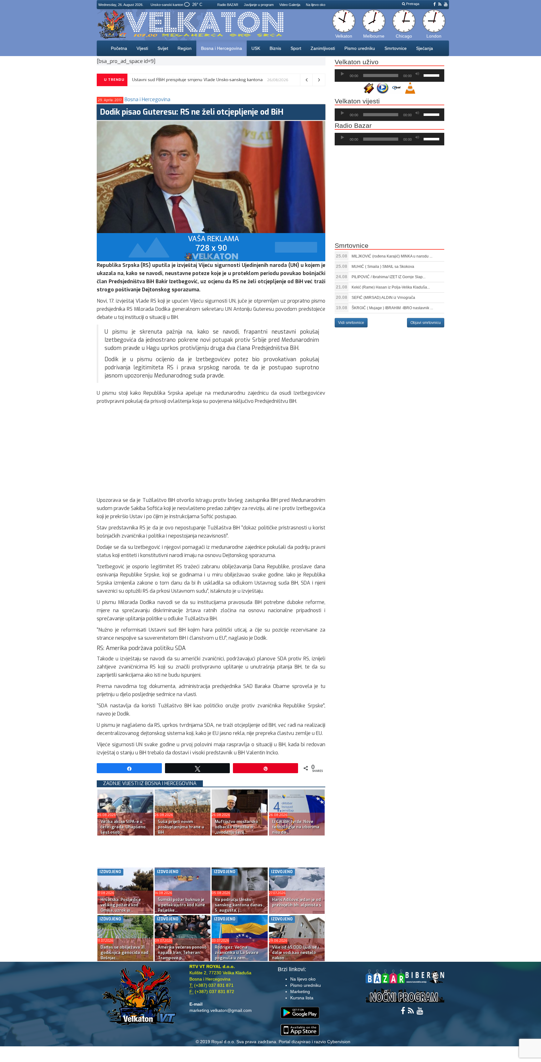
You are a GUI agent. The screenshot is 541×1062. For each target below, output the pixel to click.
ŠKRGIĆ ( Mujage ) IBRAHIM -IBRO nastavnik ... (392, 308)
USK (255, 48)
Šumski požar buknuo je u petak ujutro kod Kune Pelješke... (181, 905)
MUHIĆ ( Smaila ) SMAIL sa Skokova (383, 266)
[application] (389, 75)
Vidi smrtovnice (351, 322)
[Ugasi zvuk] (417, 74)
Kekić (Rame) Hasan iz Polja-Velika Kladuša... (391, 287)
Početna (119, 48)
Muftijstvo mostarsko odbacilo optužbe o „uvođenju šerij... (236, 827)
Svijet (162, 48)
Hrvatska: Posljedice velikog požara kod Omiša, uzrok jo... (120, 905)
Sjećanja (424, 48)
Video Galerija (289, 5)
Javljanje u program (259, 5)
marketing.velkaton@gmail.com (220, 1010)
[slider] (432, 75)
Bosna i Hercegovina (221, 48)
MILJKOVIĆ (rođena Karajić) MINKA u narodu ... (392, 256)
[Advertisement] (211, 452)
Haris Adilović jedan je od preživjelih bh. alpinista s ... (296, 905)
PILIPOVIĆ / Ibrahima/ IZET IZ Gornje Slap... (388, 277)
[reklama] (211, 246)
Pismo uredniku (359, 48)
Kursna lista (301, 997)
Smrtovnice (395, 48)
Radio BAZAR (227, 5)
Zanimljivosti (323, 48)
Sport (296, 48)
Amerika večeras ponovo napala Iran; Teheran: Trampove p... (182, 952)
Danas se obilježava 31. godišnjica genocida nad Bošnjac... (124, 952)
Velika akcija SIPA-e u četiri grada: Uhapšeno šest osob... (123, 827)
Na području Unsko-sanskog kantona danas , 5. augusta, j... (239, 905)
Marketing (300, 991)
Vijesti (142, 48)
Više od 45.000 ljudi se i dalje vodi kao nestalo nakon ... (295, 952)
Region (185, 48)
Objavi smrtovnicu (425, 322)
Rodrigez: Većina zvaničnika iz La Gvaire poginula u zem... (237, 952)
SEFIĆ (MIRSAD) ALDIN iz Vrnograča (383, 297)
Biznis (275, 48)
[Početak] (342, 74)
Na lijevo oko (315, 5)
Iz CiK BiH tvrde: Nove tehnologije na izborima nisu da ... (295, 827)
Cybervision (338, 1041)
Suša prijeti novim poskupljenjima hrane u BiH (175, 79)
